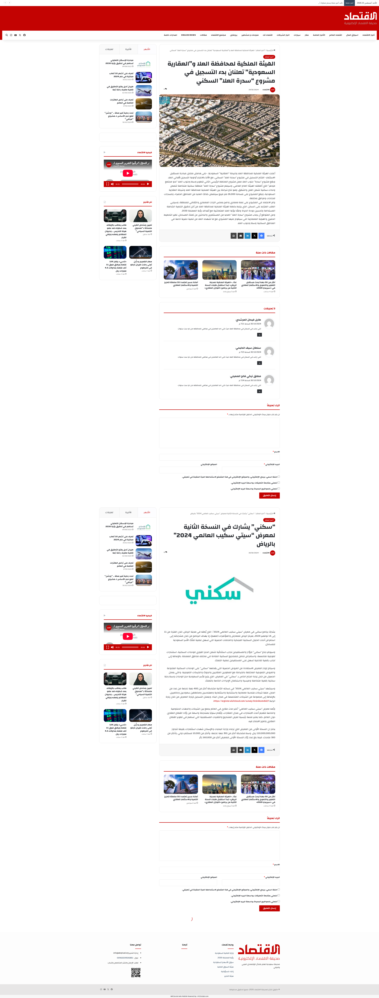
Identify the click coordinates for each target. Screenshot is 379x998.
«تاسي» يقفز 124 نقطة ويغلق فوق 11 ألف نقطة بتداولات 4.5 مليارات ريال (115, 266)
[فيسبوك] (261, 236)
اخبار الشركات (283, 35)
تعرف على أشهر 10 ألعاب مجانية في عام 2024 (121, 75)
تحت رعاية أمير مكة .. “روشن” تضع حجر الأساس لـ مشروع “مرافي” (119, 116)
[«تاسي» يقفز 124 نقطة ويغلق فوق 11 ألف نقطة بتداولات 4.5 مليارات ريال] (115, 252)
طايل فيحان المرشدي (248, 319)
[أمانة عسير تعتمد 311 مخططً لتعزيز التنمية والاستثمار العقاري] (181, 269)
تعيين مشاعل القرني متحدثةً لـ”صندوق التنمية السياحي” (142, 228)
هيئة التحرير (229, 976)
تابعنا (184, 945)
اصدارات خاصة (170, 35)
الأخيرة (128, 49)
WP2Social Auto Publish (179, 996)
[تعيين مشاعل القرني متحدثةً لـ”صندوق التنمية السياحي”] (140, 215)
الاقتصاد (266, 89)
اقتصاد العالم (335, 35)
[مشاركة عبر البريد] (241, 236)
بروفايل (233, 35)
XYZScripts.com (202, 996)
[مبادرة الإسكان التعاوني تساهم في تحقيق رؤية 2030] (144, 64)
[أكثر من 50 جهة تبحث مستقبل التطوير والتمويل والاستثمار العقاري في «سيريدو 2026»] (258, 269)
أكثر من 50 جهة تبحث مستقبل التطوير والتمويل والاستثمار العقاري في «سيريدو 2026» (258, 285)
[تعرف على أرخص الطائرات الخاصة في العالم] (144, 103)
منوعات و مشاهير (250, 35)
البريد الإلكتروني (272, 464)
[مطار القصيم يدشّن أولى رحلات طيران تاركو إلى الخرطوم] (140, 252)
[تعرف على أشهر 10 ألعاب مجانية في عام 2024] (144, 77)
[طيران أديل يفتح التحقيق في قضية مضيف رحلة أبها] (144, 90)
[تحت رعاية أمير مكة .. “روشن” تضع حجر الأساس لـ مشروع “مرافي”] (144, 117)
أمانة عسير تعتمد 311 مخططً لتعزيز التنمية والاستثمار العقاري (181, 283)
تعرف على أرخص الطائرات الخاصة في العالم (121, 101)
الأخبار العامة (319, 35)
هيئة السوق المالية (225, 967)
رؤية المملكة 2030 (226, 958)
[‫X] (254, 236)
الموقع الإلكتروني (209, 464)
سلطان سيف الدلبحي (248, 347)
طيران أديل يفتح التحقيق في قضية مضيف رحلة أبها (120, 88)
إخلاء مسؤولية (227, 971)
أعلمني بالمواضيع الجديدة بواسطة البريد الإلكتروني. (253, 489)
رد (259, 334)
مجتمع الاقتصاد (218, 35)
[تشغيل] (148, 184)
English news (188, 35)
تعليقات (109, 49)
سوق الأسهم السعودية (223, 962)
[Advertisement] (196, 15)
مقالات (203, 35)
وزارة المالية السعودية (224, 953)
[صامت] (112, 184)
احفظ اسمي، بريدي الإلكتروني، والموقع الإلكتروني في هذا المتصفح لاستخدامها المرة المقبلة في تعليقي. (229, 477)
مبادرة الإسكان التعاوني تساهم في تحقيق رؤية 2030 (119, 61)
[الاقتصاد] (360, 18)
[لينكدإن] (247, 236)
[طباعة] (234, 236)
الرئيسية (269, 50)
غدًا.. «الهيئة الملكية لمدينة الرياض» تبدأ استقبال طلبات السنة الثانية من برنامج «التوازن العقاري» (220, 285)
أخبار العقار (260, 50)
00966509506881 (125, 958)
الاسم (276, 452)
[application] (128, 173)
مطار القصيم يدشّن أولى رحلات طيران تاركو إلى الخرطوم (141, 265)
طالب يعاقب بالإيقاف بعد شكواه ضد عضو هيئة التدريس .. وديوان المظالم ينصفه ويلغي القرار (115, 231)
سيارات (297, 35)
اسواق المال (352, 35)
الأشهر (147, 49)
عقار (307, 35)
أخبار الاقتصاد (368, 35)
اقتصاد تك (268, 35)
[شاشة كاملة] (107, 184)
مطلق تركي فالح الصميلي (245, 376)
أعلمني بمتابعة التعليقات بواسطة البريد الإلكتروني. (254, 483)
